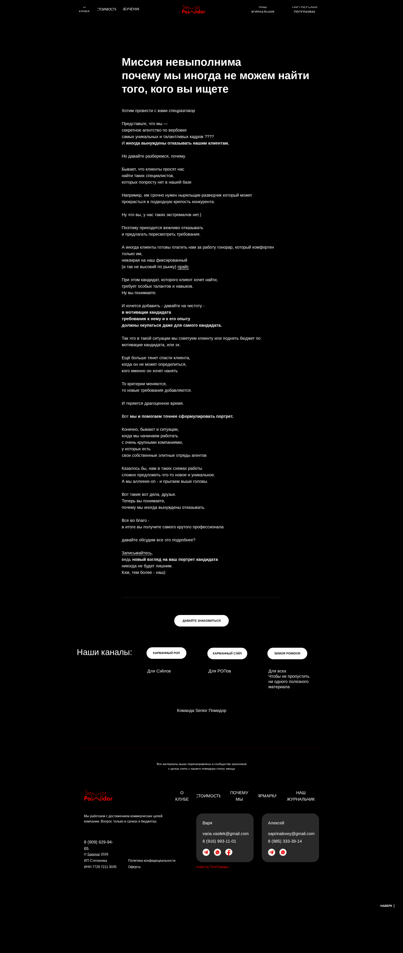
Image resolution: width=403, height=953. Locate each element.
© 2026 (96, 854)
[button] (201, 621)
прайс (183, 266)
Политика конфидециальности (151, 860)
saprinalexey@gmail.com (291, 833)
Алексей (276, 823)
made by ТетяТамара (212, 867)
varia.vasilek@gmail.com (226, 833)
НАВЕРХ (386, 905)
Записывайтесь (137, 553)
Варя (207, 823)
